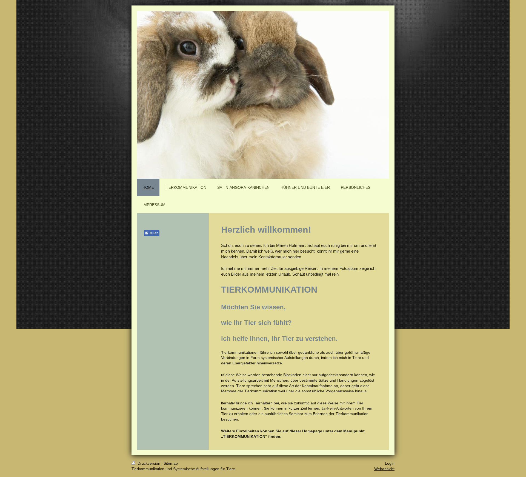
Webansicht (384, 469)
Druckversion (148, 463)
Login (390, 463)
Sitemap (171, 463)
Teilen (153, 233)
